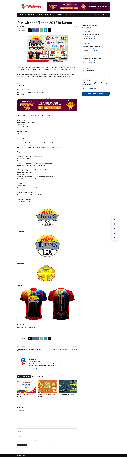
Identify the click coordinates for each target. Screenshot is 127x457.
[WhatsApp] (41, 30)
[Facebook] (92, 15)
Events (19, 392)
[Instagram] (95, 15)
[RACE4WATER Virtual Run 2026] (68, 386)
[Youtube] (103, 15)
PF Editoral (21, 26)
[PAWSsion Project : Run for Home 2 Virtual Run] (47, 386)
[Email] (49, 30)
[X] (101, 15)
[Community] (114, 233)
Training (59, 14)
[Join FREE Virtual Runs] (114, 228)
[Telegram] (45, 30)
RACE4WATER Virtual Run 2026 (66, 394)
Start (22, 14)
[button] (107, 15)
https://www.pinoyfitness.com (35, 361)
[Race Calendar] (114, 224)
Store (68, 14)
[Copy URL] (30, 30)
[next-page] (21, 400)
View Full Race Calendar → (95, 94)
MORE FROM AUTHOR (38, 376)
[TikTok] (98, 15)
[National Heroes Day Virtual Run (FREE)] (26, 386)
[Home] (114, 219)
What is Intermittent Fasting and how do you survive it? (64, 350)
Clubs (40, 14)
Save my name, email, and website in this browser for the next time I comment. (40, 440)
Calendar (31, 14)
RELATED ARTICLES (24, 376)
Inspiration (48, 14)
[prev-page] (18, 400)
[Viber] (37, 30)
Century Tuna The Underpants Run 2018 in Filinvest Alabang (29, 350)
